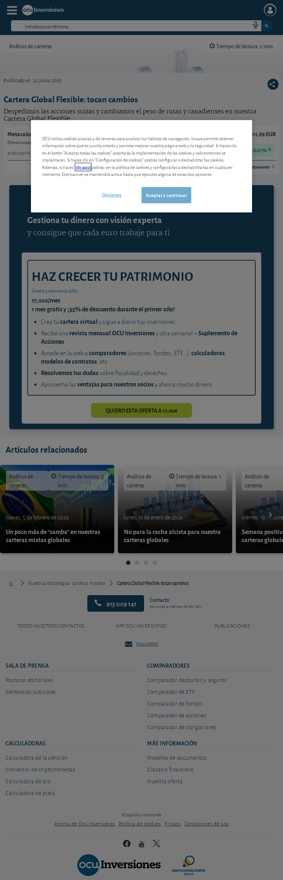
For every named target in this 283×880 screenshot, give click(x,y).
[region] (141, 166)
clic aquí (83, 166)
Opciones (111, 194)
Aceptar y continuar (166, 194)
